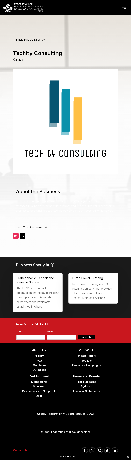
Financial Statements (86, 391)
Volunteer (39, 386)
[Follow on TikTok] (107, 450)
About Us (39, 350)
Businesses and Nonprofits (39, 391)
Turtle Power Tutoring (87, 278)
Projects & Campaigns (86, 365)
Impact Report (86, 355)
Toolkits (86, 360)
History (39, 355)
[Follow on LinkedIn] (115, 450)
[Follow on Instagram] (16, 236)
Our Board (39, 369)
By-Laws (86, 386)
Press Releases (86, 382)
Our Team (39, 365)
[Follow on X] (22, 236)
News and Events (86, 376)
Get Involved (39, 376)
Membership (39, 382)
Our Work (86, 350)
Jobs (39, 395)
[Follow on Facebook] (85, 450)
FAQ (39, 360)
